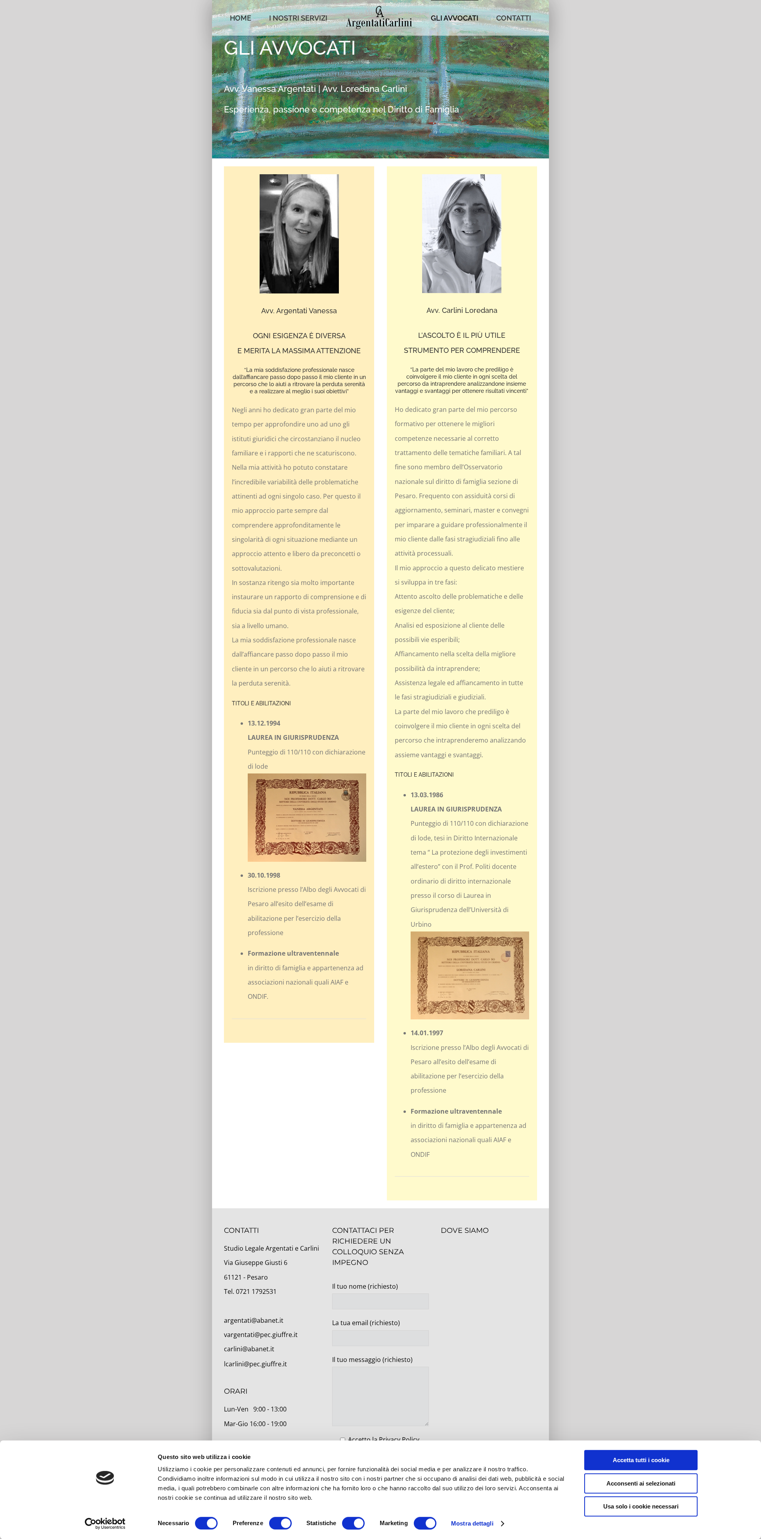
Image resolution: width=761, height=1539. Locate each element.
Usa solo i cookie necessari (641, 1506)
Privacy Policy (399, 1439)
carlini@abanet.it (249, 1349)
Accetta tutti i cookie (641, 1460)
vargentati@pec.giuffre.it (261, 1334)
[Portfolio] (380, 79)
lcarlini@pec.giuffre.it (255, 1364)
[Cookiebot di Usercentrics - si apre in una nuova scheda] (105, 1523)
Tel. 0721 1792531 (250, 1291)
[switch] (280, 1523)
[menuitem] (261, 18)
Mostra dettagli (472, 1523)
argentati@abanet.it (253, 1320)
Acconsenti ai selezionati (640, 1483)
